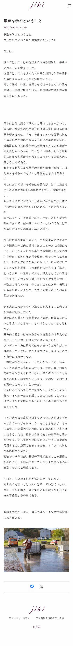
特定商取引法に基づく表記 (50, 618)
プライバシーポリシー (20, 618)
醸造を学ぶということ (23, 21)
